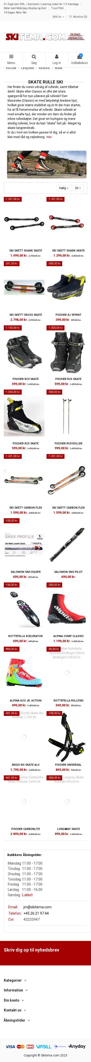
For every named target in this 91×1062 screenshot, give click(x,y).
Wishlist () (79, 16)
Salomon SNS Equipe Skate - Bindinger (26, 573)
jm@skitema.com (38, 907)
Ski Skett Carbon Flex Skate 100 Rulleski (68, 509)
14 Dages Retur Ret (15, 12)
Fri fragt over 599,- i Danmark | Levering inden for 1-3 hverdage (41, 4)
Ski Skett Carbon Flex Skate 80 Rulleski (25, 509)
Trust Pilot (57, 8)
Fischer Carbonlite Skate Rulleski (25, 830)
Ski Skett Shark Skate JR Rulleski (68, 252)
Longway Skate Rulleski (68, 830)
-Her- (49, 137)
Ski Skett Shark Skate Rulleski (25, 252)
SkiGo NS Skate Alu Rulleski (25, 766)
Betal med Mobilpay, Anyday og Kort (25, 8)
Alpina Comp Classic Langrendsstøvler (68, 638)
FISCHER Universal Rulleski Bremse (68, 766)
